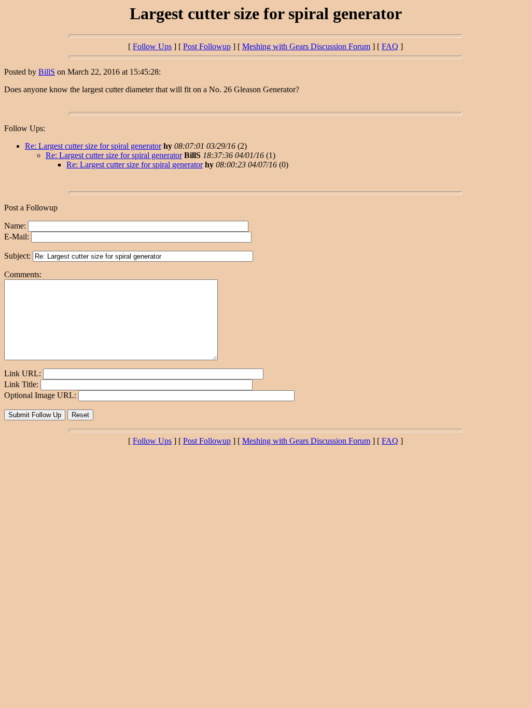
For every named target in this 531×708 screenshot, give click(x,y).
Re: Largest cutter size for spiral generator (93, 145)
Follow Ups (152, 46)
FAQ (390, 46)
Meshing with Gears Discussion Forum (306, 46)
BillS (46, 71)
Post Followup (207, 46)
